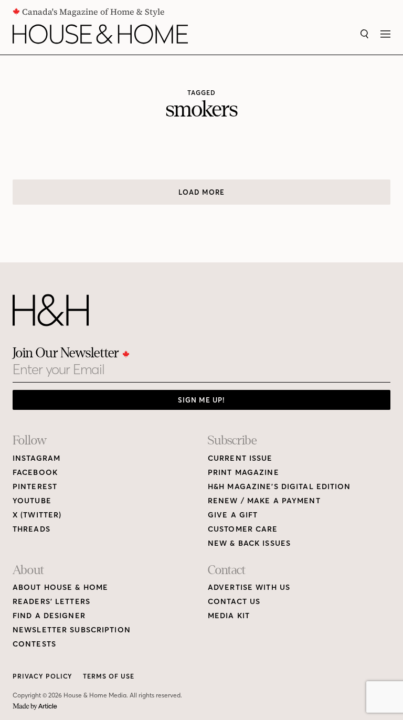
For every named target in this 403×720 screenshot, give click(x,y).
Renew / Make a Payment (264, 500)
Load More (201, 192)
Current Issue (240, 458)
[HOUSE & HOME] (100, 34)
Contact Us (234, 601)
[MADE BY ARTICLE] (35, 706)
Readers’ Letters (51, 601)
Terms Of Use (108, 676)
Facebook (35, 472)
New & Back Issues (249, 543)
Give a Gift (233, 515)
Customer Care (243, 529)
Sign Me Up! (201, 400)
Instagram (36, 458)
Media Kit (229, 615)
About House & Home (60, 587)
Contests (34, 644)
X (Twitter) (37, 515)
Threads (31, 529)
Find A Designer (49, 615)
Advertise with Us (249, 587)
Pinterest (35, 486)
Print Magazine (243, 472)
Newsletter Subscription (72, 630)
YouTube (32, 500)
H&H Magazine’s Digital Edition (279, 486)
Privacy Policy (42, 676)
